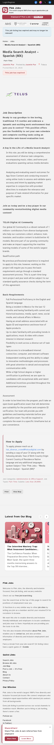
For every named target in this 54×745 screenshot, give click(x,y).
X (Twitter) (7, 723)
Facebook (7, 720)
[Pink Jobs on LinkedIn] (49, 2)
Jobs (12, 41)
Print (7, 492)
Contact (6, 678)
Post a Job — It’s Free (12, 669)
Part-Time (13, 482)
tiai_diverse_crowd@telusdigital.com (23, 449)
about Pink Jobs (39, 631)
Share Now (11, 739)
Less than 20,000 (33, 482)
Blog (5, 672)
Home (5, 41)
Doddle (26, 647)
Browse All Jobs (9, 663)
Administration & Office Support (29, 479)
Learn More (26, 739)
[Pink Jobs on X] (45, 2)
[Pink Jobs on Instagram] (40, 2)
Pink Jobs (15, 8)
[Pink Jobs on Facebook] (35, 2)
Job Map (6, 666)
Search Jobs (8, 660)
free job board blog (23, 595)
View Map (17, 492)
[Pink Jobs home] (5, 10)
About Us (7, 675)
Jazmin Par (8, 64)
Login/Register (9, 2)
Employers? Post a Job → (27, 17)
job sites (41, 607)
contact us (20, 633)
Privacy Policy (8, 680)
